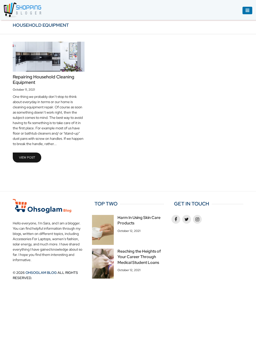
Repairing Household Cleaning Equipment (43, 79)
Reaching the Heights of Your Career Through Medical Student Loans (139, 257)
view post (27, 158)
